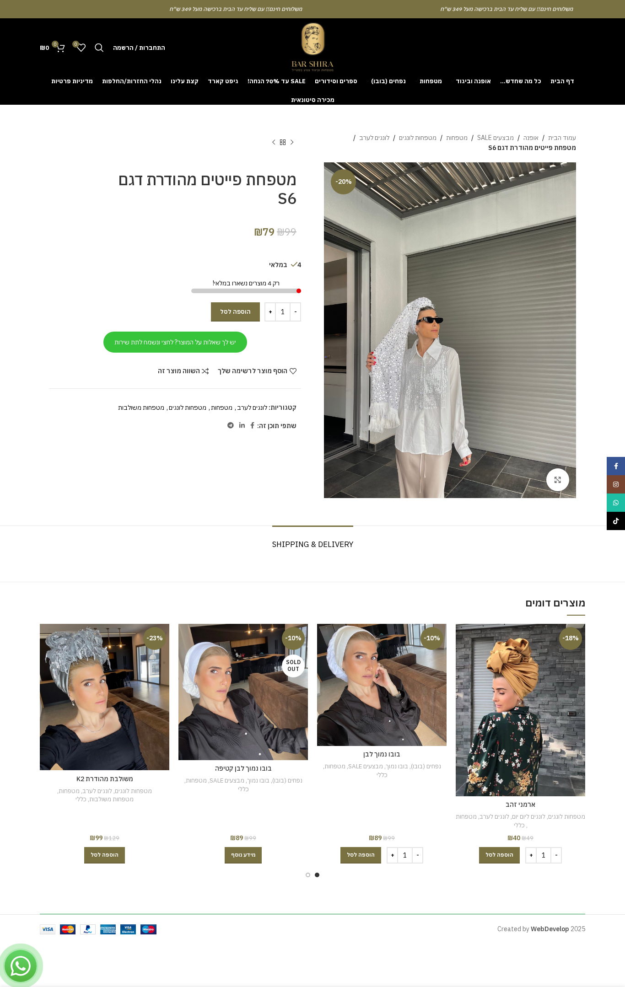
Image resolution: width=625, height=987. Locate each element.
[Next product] (273, 142)
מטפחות (457, 138)
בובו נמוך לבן (381, 754)
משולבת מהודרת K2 (104, 779)
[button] (499, 855)
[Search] (99, 47)
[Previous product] (291, 142)
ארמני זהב (520, 804)
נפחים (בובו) (426, 766)
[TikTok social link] (616, 521)
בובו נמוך (397, 766)
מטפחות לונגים (417, 138)
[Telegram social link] (231, 425)
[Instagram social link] (616, 484)
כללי (519, 825)
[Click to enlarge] (557, 479)
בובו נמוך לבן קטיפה (243, 768)
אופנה (531, 138)
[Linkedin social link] (242, 425)
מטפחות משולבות (141, 407)
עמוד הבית (562, 138)
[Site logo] (312, 47)
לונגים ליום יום (528, 816)
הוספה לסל (235, 312)
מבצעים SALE (495, 138)
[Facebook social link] (252, 425)
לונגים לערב (374, 138)
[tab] (312, 540)
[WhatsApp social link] (616, 503)
